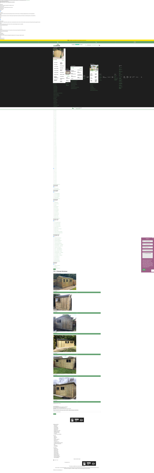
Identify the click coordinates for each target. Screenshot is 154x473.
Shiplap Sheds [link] (56, 74)
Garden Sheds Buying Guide (57, 443)
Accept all (1, 1)
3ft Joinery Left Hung (57, 223)
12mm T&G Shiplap (57, 193)
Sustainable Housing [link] (115, 79)
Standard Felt (56, 202)
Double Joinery (56, 227)
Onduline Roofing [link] (120, 78)
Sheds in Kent (56, 448)
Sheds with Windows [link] (55, 80)
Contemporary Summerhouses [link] (79, 75)
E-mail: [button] (62, 407)
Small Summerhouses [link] (79, 77)
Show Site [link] (130, 77)
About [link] (115, 74)
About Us (55, 436)
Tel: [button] (55, 407)
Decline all (7, 1)
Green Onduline (56, 210)
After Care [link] (120, 67)
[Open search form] (141, 77)
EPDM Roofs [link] (120, 81)
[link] (135, 42)
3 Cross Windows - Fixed (57, 253)
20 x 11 (55, 171)
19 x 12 (55, 181)
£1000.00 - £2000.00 (57, 265)
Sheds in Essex (56, 450)
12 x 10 (55, 147)
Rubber (55, 205)
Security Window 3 (56, 257)
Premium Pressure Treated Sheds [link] (56, 77)
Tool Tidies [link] (91, 80)
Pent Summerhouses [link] (73, 76)
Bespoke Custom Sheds (57, 430)
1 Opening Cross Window (57, 247)
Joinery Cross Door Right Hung (58, 232)
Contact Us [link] (134, 77)
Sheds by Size (56, 429)
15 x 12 (55, 176)
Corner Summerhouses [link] (74, 84)
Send (144, 269)
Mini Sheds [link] (54, 98)
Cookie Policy (55, 445)
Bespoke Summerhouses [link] (73, 71)
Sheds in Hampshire (56, 455)
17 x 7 (55, 114)
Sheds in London (56, 449)
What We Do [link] (120, 66)
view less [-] (58, 184)
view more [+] (55, 184)
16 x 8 (55, 126)
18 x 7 (55, 115)
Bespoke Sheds (88, 77)
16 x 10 (55, 152)
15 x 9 (55, 138)
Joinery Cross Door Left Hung (58, 231)
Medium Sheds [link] (62, 74)
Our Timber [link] (120, 76)
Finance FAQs (84, 78)
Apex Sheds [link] (56, 62)
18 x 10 (55, 155)
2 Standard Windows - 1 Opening (58, 244)
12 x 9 (55, 134)
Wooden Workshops (67, 69)
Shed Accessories (104, 77)
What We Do (55, 437)
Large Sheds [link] (62, 76)
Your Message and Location (147, 253)
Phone (144, 250)
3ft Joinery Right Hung (57, 222)
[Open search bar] (57, 42)
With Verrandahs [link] (79, 72)
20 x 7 (55, 118)
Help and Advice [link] (125, 77)
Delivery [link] (137, 77)
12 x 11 (55, 160)
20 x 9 (55, 144)
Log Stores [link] (92, 78)
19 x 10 (55, 156)
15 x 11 (55, 164)
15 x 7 (55, 111)
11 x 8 (55, 119)
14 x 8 (55, 123)
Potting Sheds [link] (56, 70)
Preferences (4, 1)
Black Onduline (56, 206)
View (77, 292)
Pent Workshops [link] (68, 80)
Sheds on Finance (84, 76)
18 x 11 (55, 168)
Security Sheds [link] (61, 70)
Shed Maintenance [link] (120, 71)
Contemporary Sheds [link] (62, 78)
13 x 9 (55, 135)
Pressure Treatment (100, 77)
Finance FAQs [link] (120, 73)
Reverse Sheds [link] (56, 68)
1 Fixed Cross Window (57, 239)
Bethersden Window (57, 260)
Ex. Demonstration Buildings (57, 434)
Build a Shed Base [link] (120, 75)
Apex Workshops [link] (68, 78)
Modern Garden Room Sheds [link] (96, 80)
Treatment (109, 77)
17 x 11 (55, 167)
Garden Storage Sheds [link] (61, 63)
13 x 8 (55, 122)
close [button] (54, 269)
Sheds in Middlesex (56, 457)
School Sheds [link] (96, 74)
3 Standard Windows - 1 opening (58, 252)
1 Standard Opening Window (58, 243)
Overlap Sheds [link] (56, 72)
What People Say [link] (128, 77)
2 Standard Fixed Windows (57, 240)
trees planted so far (67, 462)
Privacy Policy (56, 446)
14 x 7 (55, 110)
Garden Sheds (55, 47)
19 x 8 (55, 130)
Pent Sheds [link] (55, 64)
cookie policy (28, 0)
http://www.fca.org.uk (87, 468)
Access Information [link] (120, 85)
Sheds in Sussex (56, 451)
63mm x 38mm (56, 188)
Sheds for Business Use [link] (92, 74)
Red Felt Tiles (56, 215)
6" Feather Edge (56, 197)
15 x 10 (55, 151)
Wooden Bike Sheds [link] (96, 77)
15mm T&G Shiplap (57, 194)
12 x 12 (55, 172)
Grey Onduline (56, 211)
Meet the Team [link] (115, 76)
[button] (96, 42)
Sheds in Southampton (57, 456)
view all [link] (63, 60)
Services (100, 74)
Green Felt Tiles (56, 214)
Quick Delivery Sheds (56, 432)
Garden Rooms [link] (61, 81)
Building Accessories (56, 431)
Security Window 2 (56, 256)
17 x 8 (55, 127)
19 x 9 (55, 143)
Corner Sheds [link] (56, 66)
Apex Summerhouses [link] (73, 73)
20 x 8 (55, 131)
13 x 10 (55, 148)
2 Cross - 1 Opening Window (58, 248)
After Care (100, 75)
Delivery (100, 78)
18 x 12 (55, 180)
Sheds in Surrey (56, 452)
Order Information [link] (120, 69)
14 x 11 (55, 163)
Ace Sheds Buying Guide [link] (120, 83)
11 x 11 (55, 159)
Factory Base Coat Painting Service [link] (120, 88)
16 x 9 (55, 139)
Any (54, 201)
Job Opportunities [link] (116, 77)
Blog (54, 444)
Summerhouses (73, 65)
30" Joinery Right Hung (57, 226)
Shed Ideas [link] (112, 77)
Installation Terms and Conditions (58, 442)
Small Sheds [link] (62, 72)
